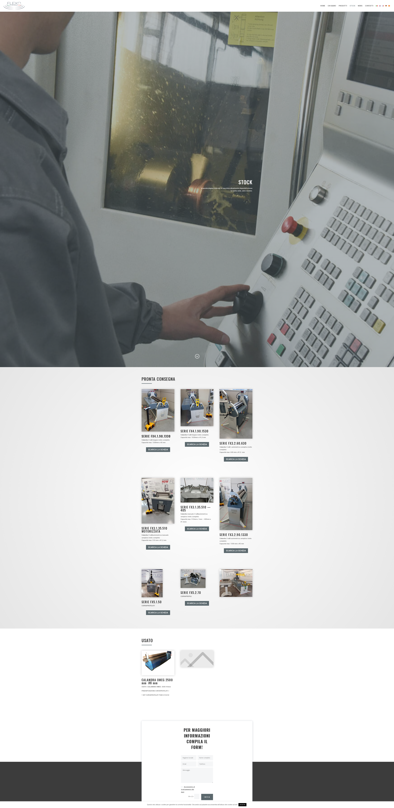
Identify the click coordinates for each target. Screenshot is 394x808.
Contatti (369, 6)
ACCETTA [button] (242, 804)
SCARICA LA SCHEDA (158, 449)
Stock (352, 6)
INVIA (207, 797)
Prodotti (343, 6)
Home (322, 6)
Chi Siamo (332, 6)
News (360, 6)
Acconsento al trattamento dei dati (188, 789)
